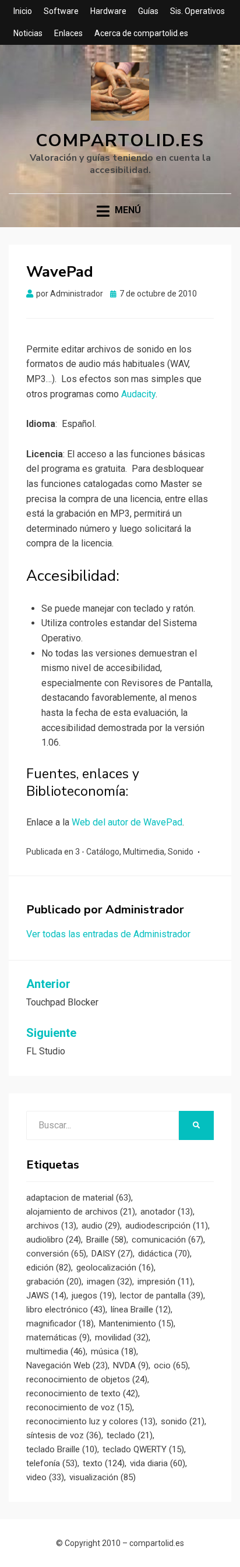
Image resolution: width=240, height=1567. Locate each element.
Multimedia (143, 851)
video (45, 1477)
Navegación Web (67, 1365)
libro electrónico (65, 1309)
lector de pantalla (161, 1295)
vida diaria (157, 1463)
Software (61, 11)
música (113, 1351)
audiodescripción (166, 1225)
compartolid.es (120, 141)
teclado (130, 1435)
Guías (148, 11)
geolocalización (115, 1267)
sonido (182, 1421)
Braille (106, 1239)
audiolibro (53, 1239)
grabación (54, 1281)
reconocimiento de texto (82, 1393)
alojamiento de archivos (80, 1211)
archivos (51, 1225)
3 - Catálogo (97, 851)
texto (104, 1463)
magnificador (60, 1323)
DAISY (112, 1253)
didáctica (164, 1253)
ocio (171, 1365)
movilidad (122, 1337)
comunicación (167, 1239)
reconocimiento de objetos (86, 1379)
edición (48, 1267)
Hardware (108, 11)
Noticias (28, 33)
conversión (56, 1253)
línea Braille (141, 1309)
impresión (165, 1281)
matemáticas (58, 1337)
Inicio (22, 11)
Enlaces (68, 33)
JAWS (46, 1295)
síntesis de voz (63, 1435)
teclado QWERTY (143, 1449)
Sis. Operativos (197, 11)
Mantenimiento (136, 1323)
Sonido (180, 851)
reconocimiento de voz (79, 1407)
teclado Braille (61, 1449)
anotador (166, 1211)
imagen (109, 1281)
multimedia (56, 1351)
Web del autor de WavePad (127, 822)
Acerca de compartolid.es (141, 33)
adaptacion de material (78, 1197)
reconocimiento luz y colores (91, 1421)
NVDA (131, 1365)
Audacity (138, 394)
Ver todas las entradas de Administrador (108, 934)
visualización (102, 1477)
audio (101, 1225)
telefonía (51, 1463)
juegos (93, 1295)
